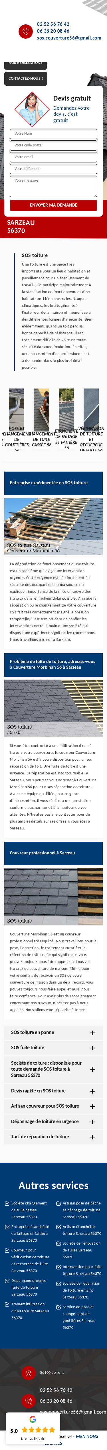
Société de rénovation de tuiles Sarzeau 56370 (82, 1250)
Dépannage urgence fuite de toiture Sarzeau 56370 (29, 1288)
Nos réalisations (26, 63)
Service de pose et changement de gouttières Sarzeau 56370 (79, 1317)
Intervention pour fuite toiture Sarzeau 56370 (83, 1270)
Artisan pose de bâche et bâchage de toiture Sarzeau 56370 (82, 1210)
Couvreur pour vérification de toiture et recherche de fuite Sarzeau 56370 (30, 1260)
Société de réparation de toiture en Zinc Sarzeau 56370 (81, 1291)
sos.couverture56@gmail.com (69, 38)
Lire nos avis (33, 1439)
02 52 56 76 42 (53, 24)
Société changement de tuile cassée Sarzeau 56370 (29, 1210)
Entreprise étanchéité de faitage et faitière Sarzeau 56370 (30, 1234)
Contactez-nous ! (26, 78)
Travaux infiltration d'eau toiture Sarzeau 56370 (30, 1311)
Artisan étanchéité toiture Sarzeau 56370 (82, 1230)
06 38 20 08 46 (53, 31)
